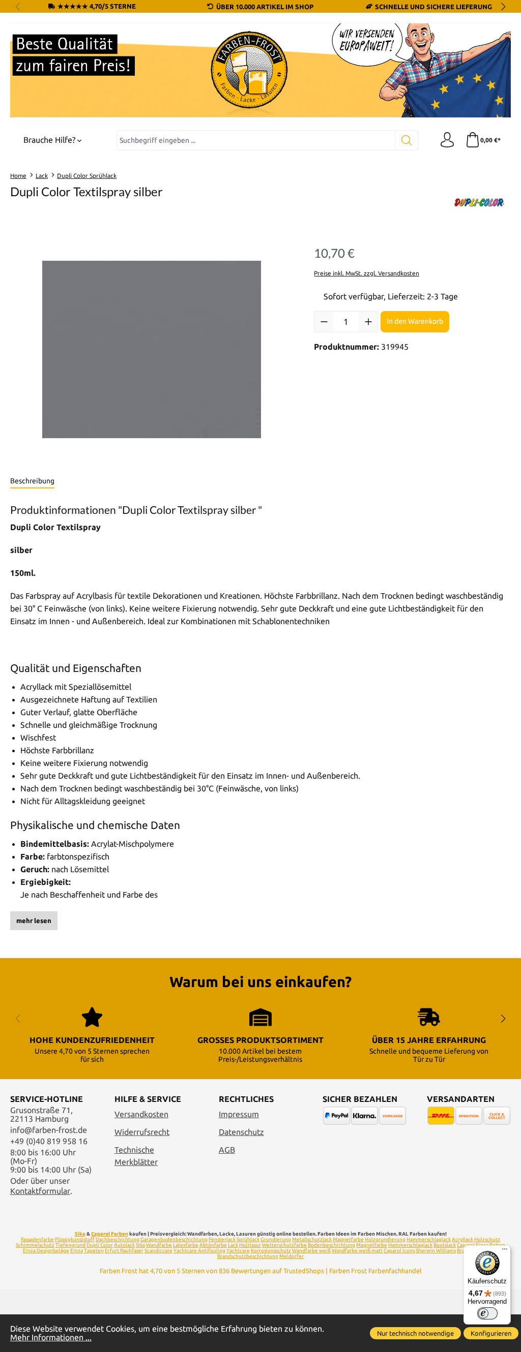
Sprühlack (248, 1239)
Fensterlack (222, 1239)
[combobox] (256, 140)
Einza (76, 1250)
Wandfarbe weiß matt (357, 1250)
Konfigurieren (491, 1333)
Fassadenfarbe (37, 1239)
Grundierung (275, 1239)
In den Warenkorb (415, 321)
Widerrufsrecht (141, 1132)
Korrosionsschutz (271, 1250)
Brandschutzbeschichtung (247, 1256)
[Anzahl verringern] (323, 322)
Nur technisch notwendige (415, 1333)
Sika (80, 1234)
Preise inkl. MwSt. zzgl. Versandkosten (366, 273)
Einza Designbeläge (46, 1250)
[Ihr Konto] (447, 140)
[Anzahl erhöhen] (368, 322)
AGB (227, 1150)
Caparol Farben (109, 1234)
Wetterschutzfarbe (284, 1245)
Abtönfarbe (213, 1245)
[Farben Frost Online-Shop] (260, 70)
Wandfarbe (159, 1245)
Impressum (239, 1114)
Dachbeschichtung (117, 1239)
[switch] (487, 1313)
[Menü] (505, 1251)
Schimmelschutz (35, 1245)
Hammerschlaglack (429, 1239)
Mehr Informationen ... (51, 1337)
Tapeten (94, 1250)
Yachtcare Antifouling (199, 1250)
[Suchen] (406, 140)
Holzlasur (250, 1245)
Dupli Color (99, 1245)
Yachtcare (238, 1250)
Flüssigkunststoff (75, 1239)
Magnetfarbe (348, 1239)
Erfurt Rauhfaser (124, 1250)
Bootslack (444, 1245)
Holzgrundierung (385, 1239)
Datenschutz (241, 1132)
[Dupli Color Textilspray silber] (151, 349)
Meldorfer (291, 1256)
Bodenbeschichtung (331, 1245)
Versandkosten (141, 1114)
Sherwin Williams (436, 1250)
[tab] (32, 481)
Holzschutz (487, 1239)
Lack (233, 1245)
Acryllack (462, 1239)
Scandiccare (158, 1250)
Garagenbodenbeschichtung (174, 1239)
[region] (152, 349)
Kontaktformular (40, 1191)
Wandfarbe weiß (311, 1250)
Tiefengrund (70, 1245)
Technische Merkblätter (136, 1156)
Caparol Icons (399, 1250)
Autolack (124, 1245)
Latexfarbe (185, 1245)
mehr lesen (33, 920)
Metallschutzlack (312, 1239)
